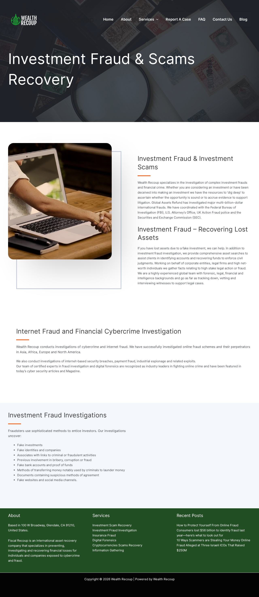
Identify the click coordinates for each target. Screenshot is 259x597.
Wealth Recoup (69, 19)
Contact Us (222, 19)
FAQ (201, 19)
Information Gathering (108, 550)
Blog (243, 19)
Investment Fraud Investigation (114, 530)
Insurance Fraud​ (104, 535)
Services (146, 19)
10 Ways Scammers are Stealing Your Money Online (213, 540)
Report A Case (178, 19)
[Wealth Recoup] (24, 19)
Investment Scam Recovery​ (112, 525)
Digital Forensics (104, 540)
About (126, 19)
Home (108, 19)
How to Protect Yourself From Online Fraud (207, 525)
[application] (156, 19)
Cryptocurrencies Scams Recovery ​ (117, 545)
